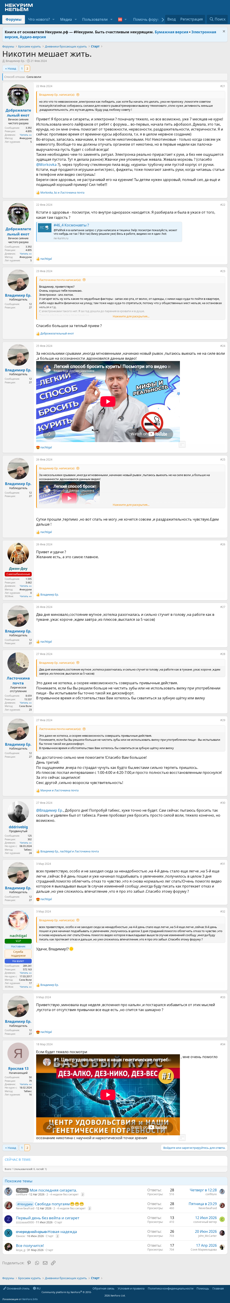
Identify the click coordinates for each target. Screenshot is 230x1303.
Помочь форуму (147, 19)
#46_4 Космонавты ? (71, 225)
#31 (222, 864)
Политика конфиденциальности (170, 1288)
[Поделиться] (217, 87)
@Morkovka (46, 164)
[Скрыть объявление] (223, 31)
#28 (222, 654)
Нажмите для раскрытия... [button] (131, 316)
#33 (222, 997)
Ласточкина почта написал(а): (60, 280)
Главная (218, 1288)
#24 (222, 346)
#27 (222, 607)
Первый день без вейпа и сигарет (47, 1217)
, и (62, 192)
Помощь (203, 1288)
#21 (222, 86)
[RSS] (227, 1288)
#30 (222, 803)
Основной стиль (18, 1288)
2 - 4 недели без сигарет (62, 1194)
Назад (12, 68)
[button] (53, 19)
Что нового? (39, 19)
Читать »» (26, 134)
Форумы (14, 19)
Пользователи (95, 19)
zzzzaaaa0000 (25, 1222)
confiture (21, 1194)
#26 (222, 544)
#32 (222, 911)
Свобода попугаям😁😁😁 (59, 1203)
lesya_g (20, 1250)
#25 (222, 459)
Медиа (66, 19)
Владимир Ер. (15, 61)
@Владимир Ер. (49, 810)
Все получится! (30, 1245)
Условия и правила (131, 1288)
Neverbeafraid (25, 1208)
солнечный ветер (205, 1222)
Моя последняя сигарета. (53, 1190)
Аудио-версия (33, 36)
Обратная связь (104, 1288)
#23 (222, 271)
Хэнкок (20, 1236)
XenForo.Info (30, 1299)
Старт (58, 1222)
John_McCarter (207, 1236)
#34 (222, 1044)
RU (38, 1288)
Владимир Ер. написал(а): (57, 95)
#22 (222, 205)
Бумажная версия (171, 31)
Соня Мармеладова (204, 1249)
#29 (222, 720)
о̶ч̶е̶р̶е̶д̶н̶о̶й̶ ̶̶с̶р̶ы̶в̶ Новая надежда (46, 1231)
